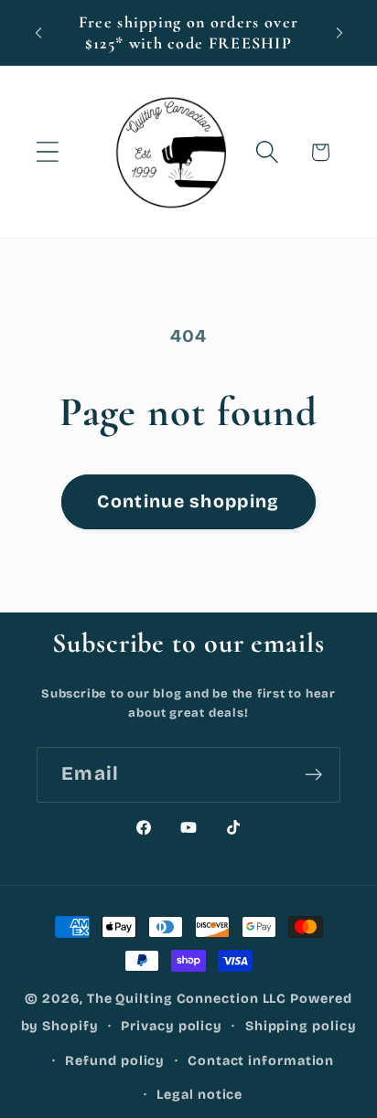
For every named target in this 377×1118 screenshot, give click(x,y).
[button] (47, 152)
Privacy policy (171, 1026)
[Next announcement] (339, 33)
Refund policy (115, 1061)
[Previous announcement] (38, 33)
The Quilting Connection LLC (187, 998)
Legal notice (199, 1094)
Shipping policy (301, 1026)
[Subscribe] (313, 775)
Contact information (261, 1061)
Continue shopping (188, 501)
